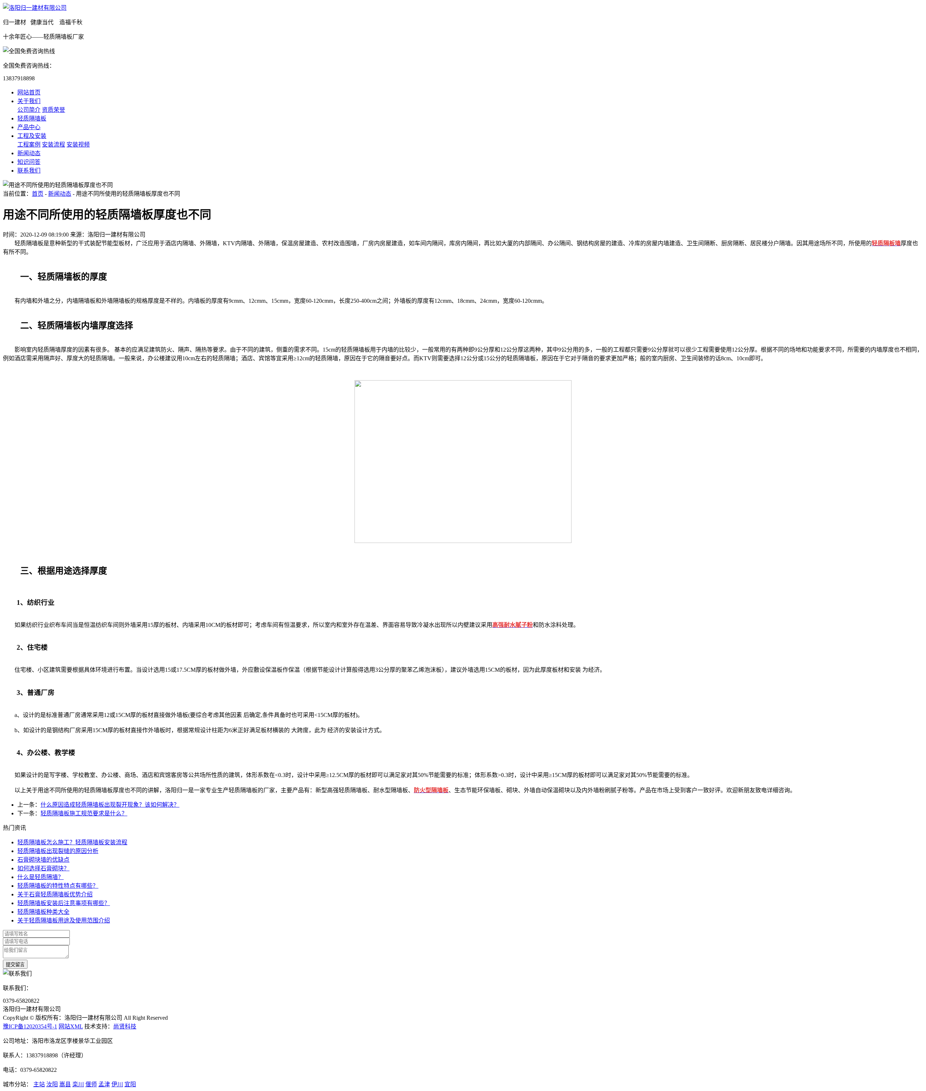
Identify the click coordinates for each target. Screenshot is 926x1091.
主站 (39, 1084)
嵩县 (65, 1084)
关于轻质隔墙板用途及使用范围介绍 (63, 920)
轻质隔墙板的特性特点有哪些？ (57, 886)
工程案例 (29, 144)
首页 (37, 194)
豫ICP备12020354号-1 (30, 1026)
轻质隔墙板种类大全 (43, 912)
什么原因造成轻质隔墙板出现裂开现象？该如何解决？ (110, 805)
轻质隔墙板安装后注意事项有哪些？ (63, 903)
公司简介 (29, 110)
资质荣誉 (53, 110)
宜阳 (130, 1084)
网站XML (71, 1026)
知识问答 (29, 162)
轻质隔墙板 (31, 118)
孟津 (104, 1084)
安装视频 (78, 144)
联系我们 (29, 170)
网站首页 (29, 92)
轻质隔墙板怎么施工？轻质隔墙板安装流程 (72, 842)
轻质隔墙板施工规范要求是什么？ (84, 813)
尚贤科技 (124, 1026)
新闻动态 (29, 153)
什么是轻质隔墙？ (40, 877)
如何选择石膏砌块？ (43, 868)
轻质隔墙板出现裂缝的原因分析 (57, 851)
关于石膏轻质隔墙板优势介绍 (55, 894)
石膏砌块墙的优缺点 (43, 860)
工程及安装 (31, 136)
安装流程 (53, 144)
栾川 (78, 1084)
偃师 (91, 1084)
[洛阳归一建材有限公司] (35, 8)
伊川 (117, 1084)
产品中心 (29, 127)
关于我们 (29, 101)
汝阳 (52, 1084)
